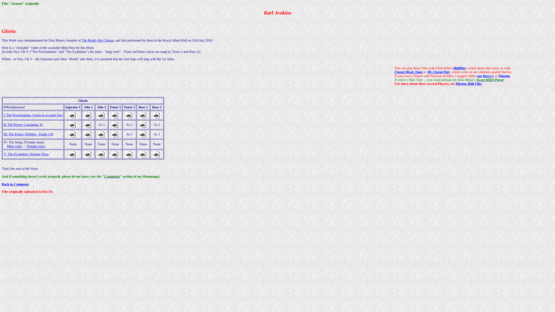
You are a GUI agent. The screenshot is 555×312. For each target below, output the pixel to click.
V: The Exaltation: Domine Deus (26, 154)
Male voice (14, 146)
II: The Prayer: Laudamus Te (23, 125)
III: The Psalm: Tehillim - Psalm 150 (28, 134)
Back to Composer (15, 184)
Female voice (36, 146)
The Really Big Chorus (98, 40)
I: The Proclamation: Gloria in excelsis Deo (33, 115)
